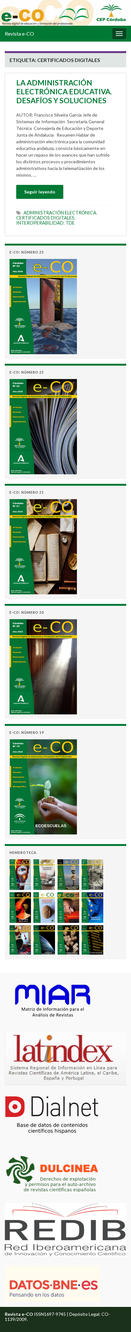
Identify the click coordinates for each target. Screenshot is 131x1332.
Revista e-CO (19, 33)
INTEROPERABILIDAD (40, 223)
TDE (70, 223)
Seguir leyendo (39, 191)
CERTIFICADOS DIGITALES (45, 217)
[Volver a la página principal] (65, 13)
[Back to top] (117, 1318)
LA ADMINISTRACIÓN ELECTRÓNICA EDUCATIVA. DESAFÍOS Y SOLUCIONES (64, 91)
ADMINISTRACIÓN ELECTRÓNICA (60, 212)
